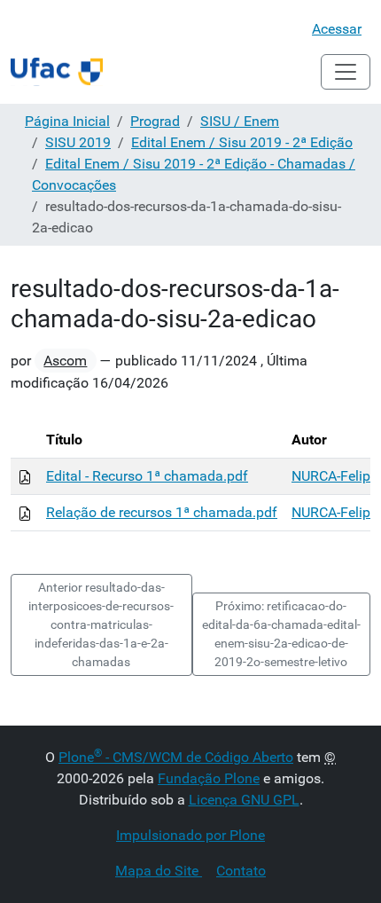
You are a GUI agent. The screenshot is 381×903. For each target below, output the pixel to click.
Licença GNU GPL (244, 799)
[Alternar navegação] (345, 72)
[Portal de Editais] (57, 72)
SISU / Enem (239, 121)
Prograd (155, 121)
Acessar (337, 28)
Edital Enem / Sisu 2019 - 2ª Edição (242, 142)
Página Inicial (67, 121)
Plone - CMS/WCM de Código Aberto (175, 757)
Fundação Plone (209, 778)
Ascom (65, 360)
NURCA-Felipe (334, 475)
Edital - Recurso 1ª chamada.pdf (147, 475)
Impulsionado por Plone (190, 835)
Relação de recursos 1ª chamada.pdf (161, 512)
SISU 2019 (78, 142)
